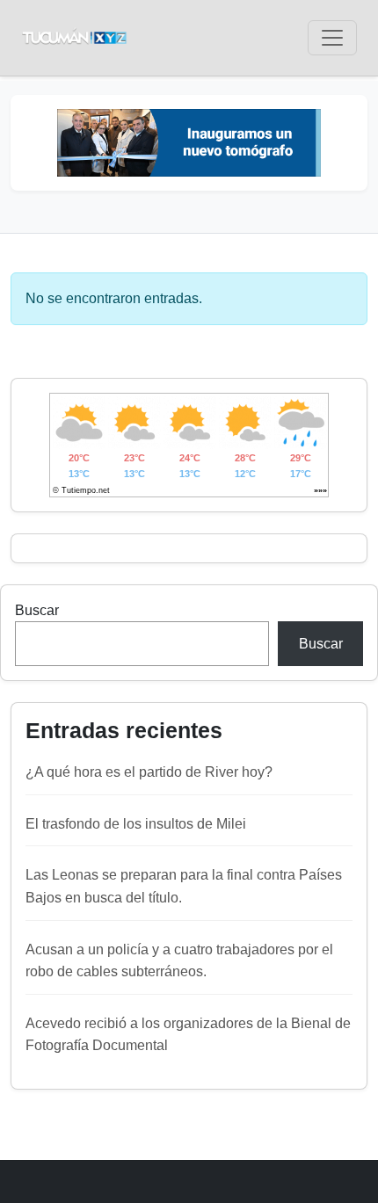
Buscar (37, 610)
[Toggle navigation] (332, 37)
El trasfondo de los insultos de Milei (135, 823)
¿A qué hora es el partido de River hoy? (149, 772)
